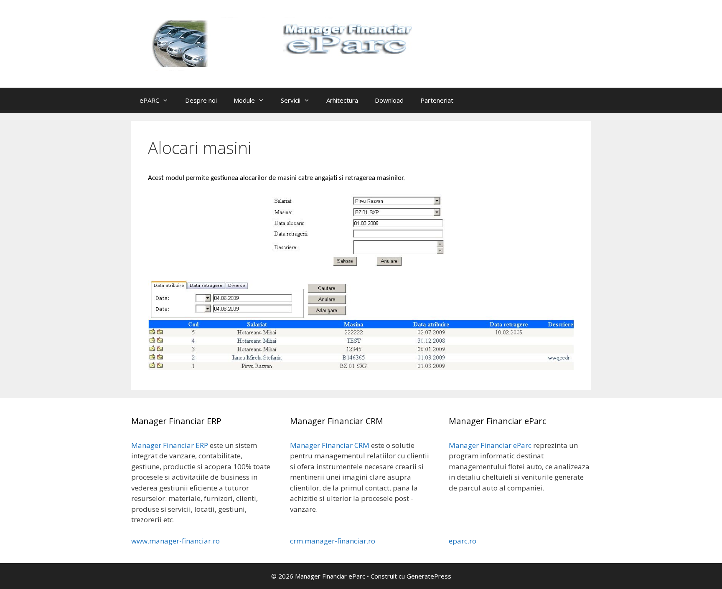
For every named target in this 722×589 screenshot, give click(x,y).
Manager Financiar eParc (490, 445)
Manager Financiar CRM (329, 445)
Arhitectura (342, 100)
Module (244, 100)
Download (389, 100)
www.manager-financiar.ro (175, 541)
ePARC (149, 100)
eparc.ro (462, 541)
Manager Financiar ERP (169, 445)
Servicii (290, 100)
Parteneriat (436, 100)
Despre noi (201, 100)
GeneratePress (429, 576)
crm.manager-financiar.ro (332, 541)
